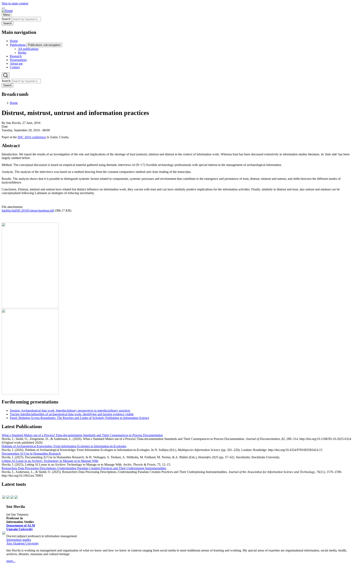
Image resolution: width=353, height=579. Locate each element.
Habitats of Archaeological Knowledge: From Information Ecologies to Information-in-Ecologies (64, 446)
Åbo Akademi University (22, 543)
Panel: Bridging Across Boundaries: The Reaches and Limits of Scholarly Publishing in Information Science (79, 418)
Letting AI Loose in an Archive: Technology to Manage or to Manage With (50, 461)
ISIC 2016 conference (32, 137)
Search (6, 19)
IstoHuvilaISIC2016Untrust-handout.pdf (28, 210)
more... (10, 561)
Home (14, 103)
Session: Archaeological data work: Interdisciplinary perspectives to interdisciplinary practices (70, 410)
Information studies (18, 539)
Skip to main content (15, 3)
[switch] (3, 8)
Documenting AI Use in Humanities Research (31, 453)
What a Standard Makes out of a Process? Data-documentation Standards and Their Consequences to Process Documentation (82, 435)
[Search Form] (5, 75)
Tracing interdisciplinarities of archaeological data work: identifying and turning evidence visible (72, 414)
